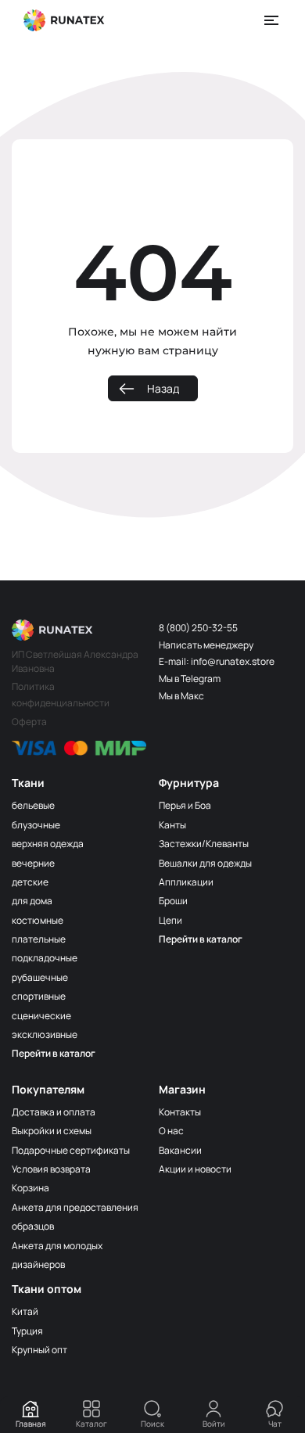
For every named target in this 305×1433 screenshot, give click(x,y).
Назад (163, 388)
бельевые (33, 805)
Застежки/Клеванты (204, 843)
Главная (31, 1423)
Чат (275, 1423)
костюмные (37, 920)
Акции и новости (195, 1169)
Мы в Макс (181, 695)
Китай (25, 1311)
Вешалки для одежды (205, 863)
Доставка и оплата (53, 1112)
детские (30, 882)
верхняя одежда (48, 843)
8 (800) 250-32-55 (198, 627)
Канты (172, 824)
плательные (39, 939)
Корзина (30, 1187)
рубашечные (40, 977)
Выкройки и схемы (52, 1130)
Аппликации (186, 882)
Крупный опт (39, 1349)
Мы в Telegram (190, 678)
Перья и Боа (185, 805)
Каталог (91, 1423)
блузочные (36, 824)
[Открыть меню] (272, 20)
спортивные (39, 996)
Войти (214, 1423)
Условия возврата (51, 1169)
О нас (171, 1130)
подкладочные (44, 957)
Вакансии (180, 1150)
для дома (32, 900)
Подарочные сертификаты (71, 1150)
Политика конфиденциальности (60, 694)
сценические (41, 1015)
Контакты (180, 1112)
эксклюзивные (44, 1034)
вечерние (33, 863)
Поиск (152, 1423)
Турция (27, 1331)
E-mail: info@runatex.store (216, 661)
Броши (173, 900)
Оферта (29, 721)
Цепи (170, 920)
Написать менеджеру (206, 645)
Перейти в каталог (53, 1053)
